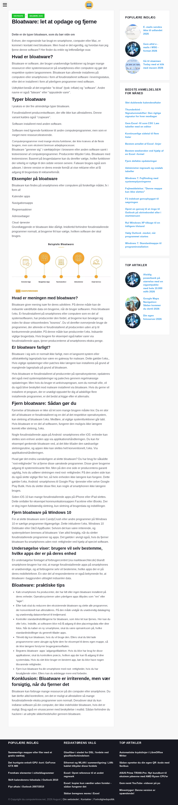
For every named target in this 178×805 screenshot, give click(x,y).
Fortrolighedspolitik (104, 799)
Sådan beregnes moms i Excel (81, 793)
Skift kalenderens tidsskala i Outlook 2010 (33, 779)
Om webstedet (71, 799)
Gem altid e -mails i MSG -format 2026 (151, 47)
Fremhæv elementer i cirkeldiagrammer (31, 772)
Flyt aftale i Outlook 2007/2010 (26, 786)
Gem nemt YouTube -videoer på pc (139, 783)
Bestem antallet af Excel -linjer (143, 143)
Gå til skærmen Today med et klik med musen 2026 (153, 64)
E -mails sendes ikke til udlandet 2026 (152, 30)
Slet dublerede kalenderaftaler (143, 102)
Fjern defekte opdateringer (141, 161)
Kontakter (86, 799)
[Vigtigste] (89, 4)
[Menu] (5, 5)
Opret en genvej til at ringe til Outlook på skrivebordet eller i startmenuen (143, 212)
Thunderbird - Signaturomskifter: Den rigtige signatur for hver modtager (143, 113)
